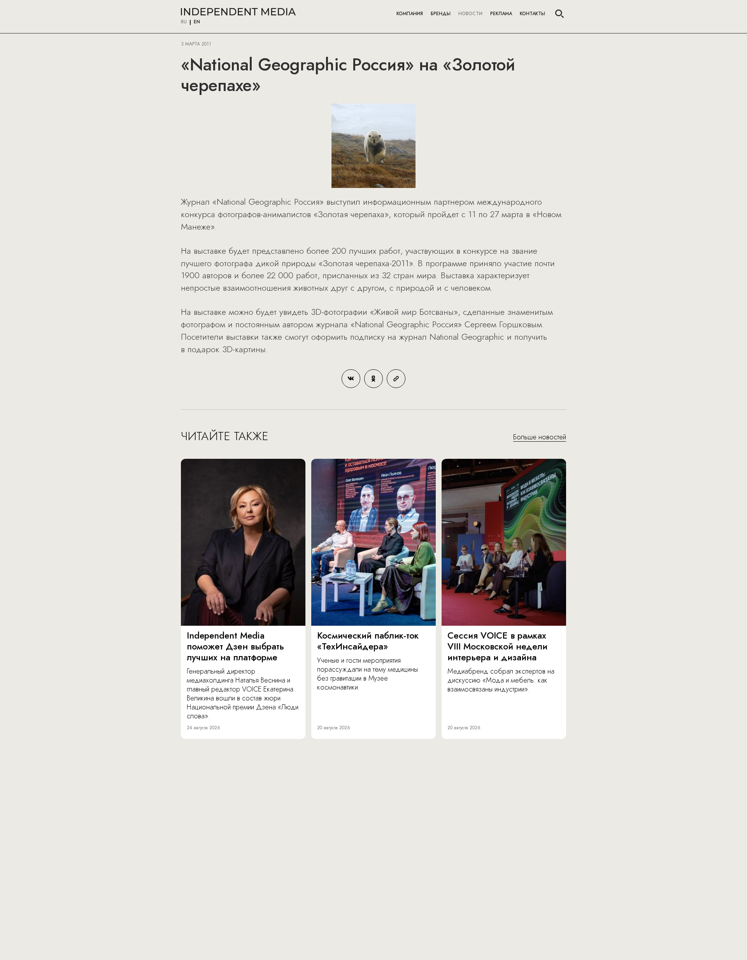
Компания (409, 13)
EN (197, 22)
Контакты (532, 13)
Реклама (501, 13)
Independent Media (238, 12)
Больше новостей (539, 437)
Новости (470, 13)
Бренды (441, 13)
